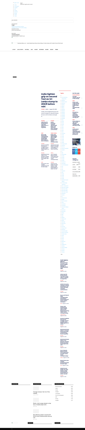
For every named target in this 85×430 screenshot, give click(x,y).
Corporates (63, 133)
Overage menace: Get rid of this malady (19, 27)
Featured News (64, 154)
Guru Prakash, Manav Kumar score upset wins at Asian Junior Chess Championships (54, 157)
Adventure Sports (64, 101)
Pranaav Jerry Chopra (65, 232)
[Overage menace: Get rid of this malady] (42, 388)
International (63, 193)
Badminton (63, 109)
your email (14, 33)
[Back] (23, 1)
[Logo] (14, 37)
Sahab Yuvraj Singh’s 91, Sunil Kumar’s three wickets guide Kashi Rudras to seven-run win (54, 166)
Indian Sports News (65, 188)
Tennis (56, 49)
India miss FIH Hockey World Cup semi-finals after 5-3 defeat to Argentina (44, 125)
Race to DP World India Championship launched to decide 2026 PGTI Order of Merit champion (45, 137)
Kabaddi (63, 199)
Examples (63, 149)
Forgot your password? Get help (18, 26)
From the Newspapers (65, 164)
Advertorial (63, 103)
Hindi (62, 172)
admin (14, 85)
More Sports (63, 211)
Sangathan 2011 (64, 244)
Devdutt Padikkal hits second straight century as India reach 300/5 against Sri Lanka (45, 147)
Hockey (36, 49)
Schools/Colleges (64, 247)
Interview (41, 49)
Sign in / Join (16, 2)
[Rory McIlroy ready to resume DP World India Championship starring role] (42, 411)
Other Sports (64, 223)
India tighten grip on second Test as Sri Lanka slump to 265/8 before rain (41, 81)
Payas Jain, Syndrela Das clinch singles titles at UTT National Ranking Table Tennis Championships (54, 138)
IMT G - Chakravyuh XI (65, 185)
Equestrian (63, 145)
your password (14, 23)
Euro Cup (63, 146)
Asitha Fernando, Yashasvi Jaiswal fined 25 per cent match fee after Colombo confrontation (54, 126)
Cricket (51, 49)
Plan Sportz (63, 229)
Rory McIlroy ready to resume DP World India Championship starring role (76, 115)
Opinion (63, 220)
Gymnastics (63, 170)
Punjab (63, 235)
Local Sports (20, 49)
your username (14, 20)
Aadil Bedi (63, 100)
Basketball (63, 113)
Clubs (62, 131)
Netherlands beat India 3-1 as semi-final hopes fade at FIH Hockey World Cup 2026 (55, 147)
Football (27, 49)
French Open (63, 163)
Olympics (63, 217)
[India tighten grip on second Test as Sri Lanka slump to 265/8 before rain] (42, 70)
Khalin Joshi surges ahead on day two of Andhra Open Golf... (42, 404)
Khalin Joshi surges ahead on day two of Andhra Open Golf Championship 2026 (76, 105)
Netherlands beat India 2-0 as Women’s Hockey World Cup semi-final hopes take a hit (45, 157)
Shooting (63, 250)
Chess (52, 152)
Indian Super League (65, 191)
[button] (72, 38)
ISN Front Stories (64, 197)
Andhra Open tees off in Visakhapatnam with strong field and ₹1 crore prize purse (76, 132)
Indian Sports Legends (65, 187)
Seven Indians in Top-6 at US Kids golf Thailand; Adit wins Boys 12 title (76, 123)
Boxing (63, 121)
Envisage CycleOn (64, 143)
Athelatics (63, 104)
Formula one (63, 161)
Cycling (63, 140)
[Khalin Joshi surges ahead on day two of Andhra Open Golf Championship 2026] (42, 400)
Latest (14, 49)
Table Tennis (54, 133)
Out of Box (63, 226)
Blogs (62, 119)
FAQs (62, 152)
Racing (46, 49)
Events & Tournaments (65, 148)
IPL (62, 196)
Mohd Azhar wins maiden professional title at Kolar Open (45, 165)
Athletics (63, 106)
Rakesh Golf (63, 241)
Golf (32, 49)
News (62, 214)
